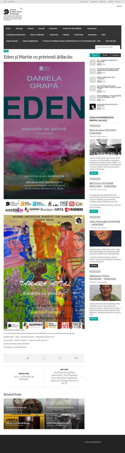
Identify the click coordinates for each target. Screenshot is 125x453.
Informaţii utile (110, 41)
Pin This (60, 358)
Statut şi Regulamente (30, 41)
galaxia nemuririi (95, 126)
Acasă (7, 29)
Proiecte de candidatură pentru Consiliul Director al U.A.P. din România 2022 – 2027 (72, 41)
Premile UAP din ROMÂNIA (71, 29)
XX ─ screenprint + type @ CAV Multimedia (107, 61)
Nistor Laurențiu (102, 136)
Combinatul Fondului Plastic (15, 35)
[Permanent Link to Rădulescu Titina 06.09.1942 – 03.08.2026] (105, 293)
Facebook (115, 55)
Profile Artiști (78, 35)
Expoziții (41, 28)
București (19, 28)
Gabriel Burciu (96, 442)
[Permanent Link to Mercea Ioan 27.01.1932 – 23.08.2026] (105, 147)
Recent (105, 55)
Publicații (66, 35)
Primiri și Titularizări (36, 35)
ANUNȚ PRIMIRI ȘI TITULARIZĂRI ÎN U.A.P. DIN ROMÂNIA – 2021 (109, 96)
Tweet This (28, 358)
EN (118, 6)
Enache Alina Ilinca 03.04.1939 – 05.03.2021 (108, 105)
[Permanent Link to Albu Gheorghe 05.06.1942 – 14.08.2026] (105, 238)
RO (120, 6)
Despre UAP (83, 2)
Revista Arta (54, 35)
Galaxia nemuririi (12, 41)
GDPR (103, 35)
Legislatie (94, 1)
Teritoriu (31, 28)
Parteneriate (92, 35)
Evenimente (52, 29)
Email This (76, 358)
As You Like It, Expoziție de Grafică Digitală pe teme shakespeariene (108, 69)
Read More (94, 173)
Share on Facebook (12, 358)
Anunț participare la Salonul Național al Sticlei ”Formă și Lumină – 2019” (109, 87)
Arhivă (111, 1)
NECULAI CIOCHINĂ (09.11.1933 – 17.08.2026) (103, 185)
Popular (95, 55)
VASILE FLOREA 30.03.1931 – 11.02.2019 (106, 78)
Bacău (6, 51)
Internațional (90, 29)
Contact (117, 1)
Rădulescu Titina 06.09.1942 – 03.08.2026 (103, 277)
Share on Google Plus (44, 358)
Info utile (101, 2)
